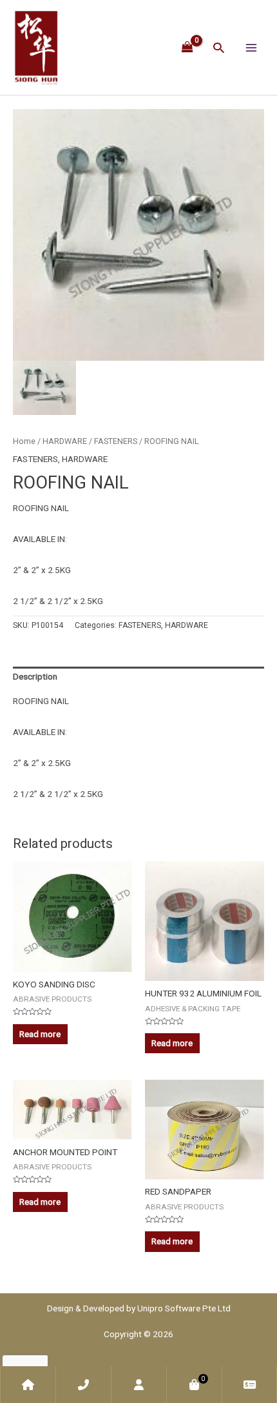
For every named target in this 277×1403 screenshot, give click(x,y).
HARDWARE (65, 441)
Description (35, 676)
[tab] (138, 677)
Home (24, 441)
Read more (40, 1034)
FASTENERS (115, 441)
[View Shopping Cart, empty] (187, 47)
